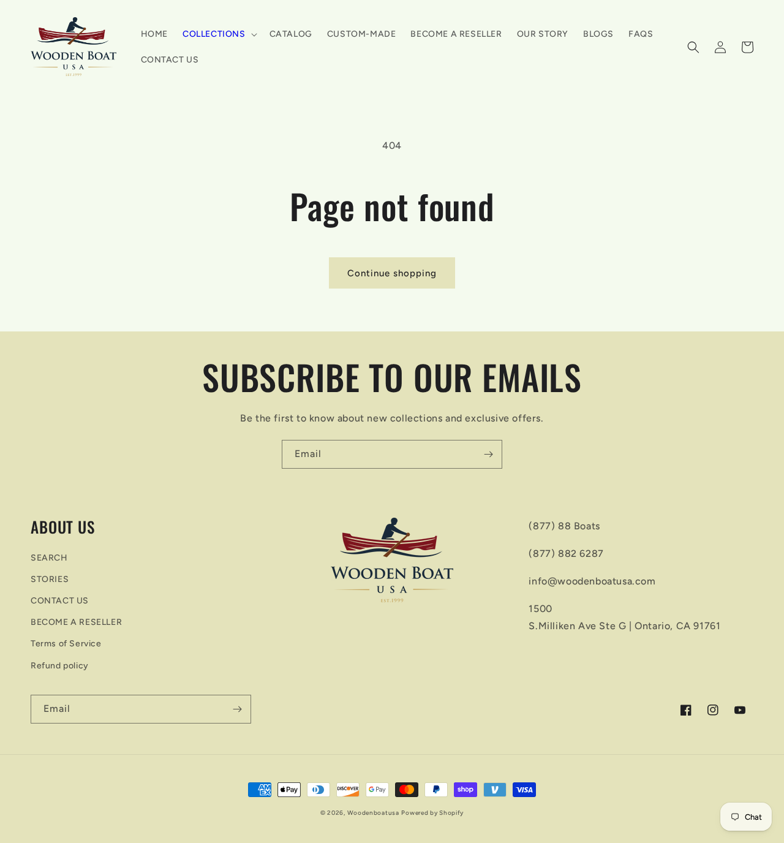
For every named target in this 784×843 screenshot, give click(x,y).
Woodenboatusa (373, 813)
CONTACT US (60, 600)
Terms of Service (66, 643)
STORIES (50, 579)
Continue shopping (392, 273)
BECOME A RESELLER (76, 622)
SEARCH (49, 558)
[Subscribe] (488, 454)
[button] (218, 34)
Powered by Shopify (432, 813)
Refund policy (60, 665)
